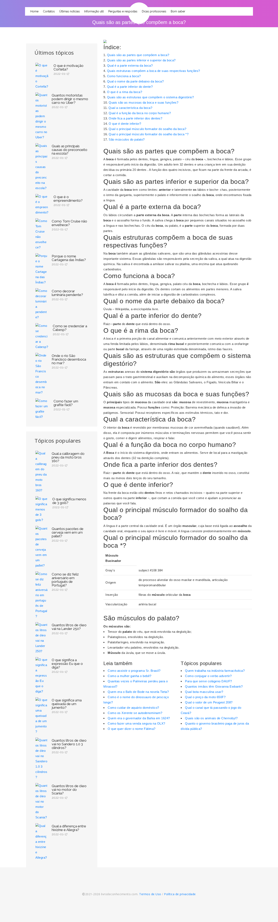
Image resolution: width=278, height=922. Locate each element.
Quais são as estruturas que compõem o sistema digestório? (150, 97)
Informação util (94, 11)
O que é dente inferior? (125, 123)
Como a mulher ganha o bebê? (129, 676)
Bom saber (178, 11)
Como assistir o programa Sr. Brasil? (134, 670)
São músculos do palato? (127, 139)
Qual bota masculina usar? (204, 691)
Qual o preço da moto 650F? (205, 697)
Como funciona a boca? (124, 76)
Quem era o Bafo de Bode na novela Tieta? (138, 691)
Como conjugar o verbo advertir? (208, 676)
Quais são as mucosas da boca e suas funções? (143, 102)
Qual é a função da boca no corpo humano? (140, 113)
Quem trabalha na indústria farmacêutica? (215, 670)
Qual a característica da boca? (130, 107)
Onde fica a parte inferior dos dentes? (135, 118)
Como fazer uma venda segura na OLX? (136, 723)
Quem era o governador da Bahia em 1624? (139, 718)
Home (34, 11)
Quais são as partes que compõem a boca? (138, 55)
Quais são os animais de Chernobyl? (211, 718)
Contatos (49, 11)
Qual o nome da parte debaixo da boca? (135, 81)
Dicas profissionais (154, 11)
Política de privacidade (180, 894)
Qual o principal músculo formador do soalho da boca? (147, 129)
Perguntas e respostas (122, 11)
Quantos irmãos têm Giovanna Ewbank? (214, 686)
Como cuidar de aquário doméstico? (133, 707)
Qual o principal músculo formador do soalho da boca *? (148, 134)
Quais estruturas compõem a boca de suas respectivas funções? (153, 71)
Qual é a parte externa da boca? (130, 65)
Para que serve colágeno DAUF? (208, 681)
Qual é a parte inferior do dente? (130, 86)
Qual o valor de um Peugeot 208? (209, 702)
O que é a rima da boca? (124, 92)
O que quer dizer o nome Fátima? (131, 728)
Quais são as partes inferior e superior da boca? (141, 60)
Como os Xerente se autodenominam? (135, 713)
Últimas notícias (69, 11)
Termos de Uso (150, 894)
